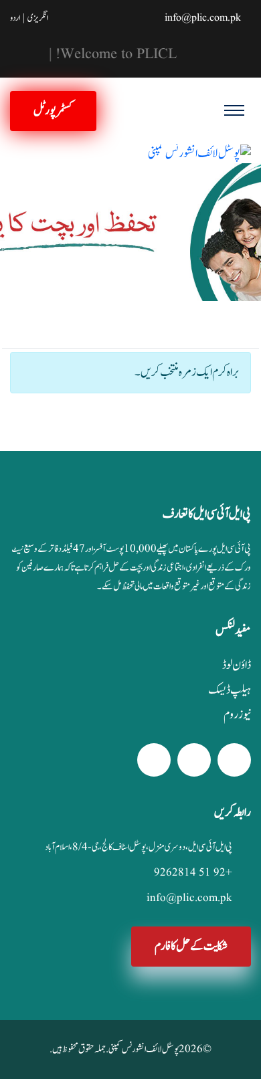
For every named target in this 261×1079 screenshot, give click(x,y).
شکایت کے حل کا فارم (191, 946)
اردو (15, 18)
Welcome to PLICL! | (104, 54)
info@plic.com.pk (203, 18)
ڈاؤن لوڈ (236, 665)
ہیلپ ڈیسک (229, 690)
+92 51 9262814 (193, 872)
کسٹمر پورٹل (53, 110)
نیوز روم (237, 715)
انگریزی (37, 18)
